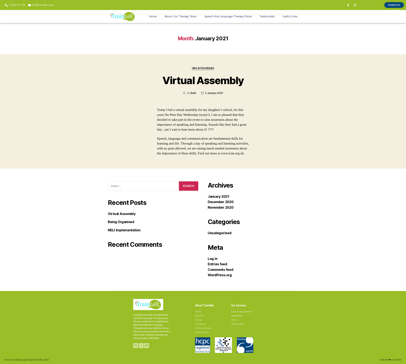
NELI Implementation (124, 230)
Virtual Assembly (203, 80)
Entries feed (217, 264)
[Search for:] (142, 186)
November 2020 (221, 207)
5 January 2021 (214, 93)
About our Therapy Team (180, 16)
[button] (394, 5)
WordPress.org (220, 275)
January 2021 (218, 197)
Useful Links (289, 16)
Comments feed (220, 270)
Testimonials (267, 16)
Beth (193, 93)
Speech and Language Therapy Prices (228, 16)
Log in (212, 259)
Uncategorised (203, 68)
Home (153, 16)
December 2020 (221, 202)
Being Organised (121, 222)
